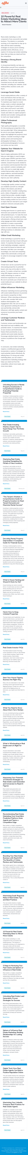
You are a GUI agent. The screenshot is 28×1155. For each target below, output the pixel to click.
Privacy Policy (5, 1151)
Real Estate (7, 416)
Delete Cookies (22, 1151)
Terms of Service (13, 1151)
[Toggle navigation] (26, 3)
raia (21, 1152)
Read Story (6, 411)
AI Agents (14, 1152)
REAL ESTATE (5, 13)
